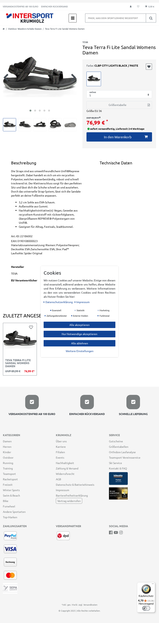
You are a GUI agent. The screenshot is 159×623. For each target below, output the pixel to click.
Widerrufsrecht (65, 473)
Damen (7, 441)
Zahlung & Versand (67, 468)
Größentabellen (118, 446)
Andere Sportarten (14, 511)
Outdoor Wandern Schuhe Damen (24, 28)
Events (60, 457)
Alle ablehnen (79, 343)
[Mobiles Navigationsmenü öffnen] (73, 18)
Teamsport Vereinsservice (124, 457)
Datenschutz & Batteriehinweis (75, 484)
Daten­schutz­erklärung (59, 301)
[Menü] (152, 584)
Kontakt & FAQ (118, 468)
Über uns (61, 441)
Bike (5, 501)
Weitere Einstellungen (79, 351)
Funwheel (9, 506)
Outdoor (8, 457)
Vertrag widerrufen (69, 501)
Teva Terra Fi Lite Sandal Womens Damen (18, 363)
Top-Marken (10, 517)
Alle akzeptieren (79, 324)
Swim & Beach (11, 495)
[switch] (146, 608)
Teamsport (9, 473)
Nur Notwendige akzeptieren (79, 334)
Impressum (62, 490)
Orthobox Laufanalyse (122, 452)
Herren (7, 446)
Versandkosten (90, 604)
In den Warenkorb (118, 137)
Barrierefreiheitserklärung (72, 495)
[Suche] (151, 18)
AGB (58, 479)
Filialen (60, 452)
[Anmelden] (131, 6)
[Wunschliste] (138, 6)
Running (8, 463)
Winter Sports (11, 490)
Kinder (7, 452)
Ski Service (115, 463)
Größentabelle (117, 105)
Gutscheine (116, 441)
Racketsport (10, 479)
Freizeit (8, 484)
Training (8, 468)
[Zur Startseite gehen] (4, 28)
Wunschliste (149, 67)
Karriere (61, 446)
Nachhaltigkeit (65, 463)
